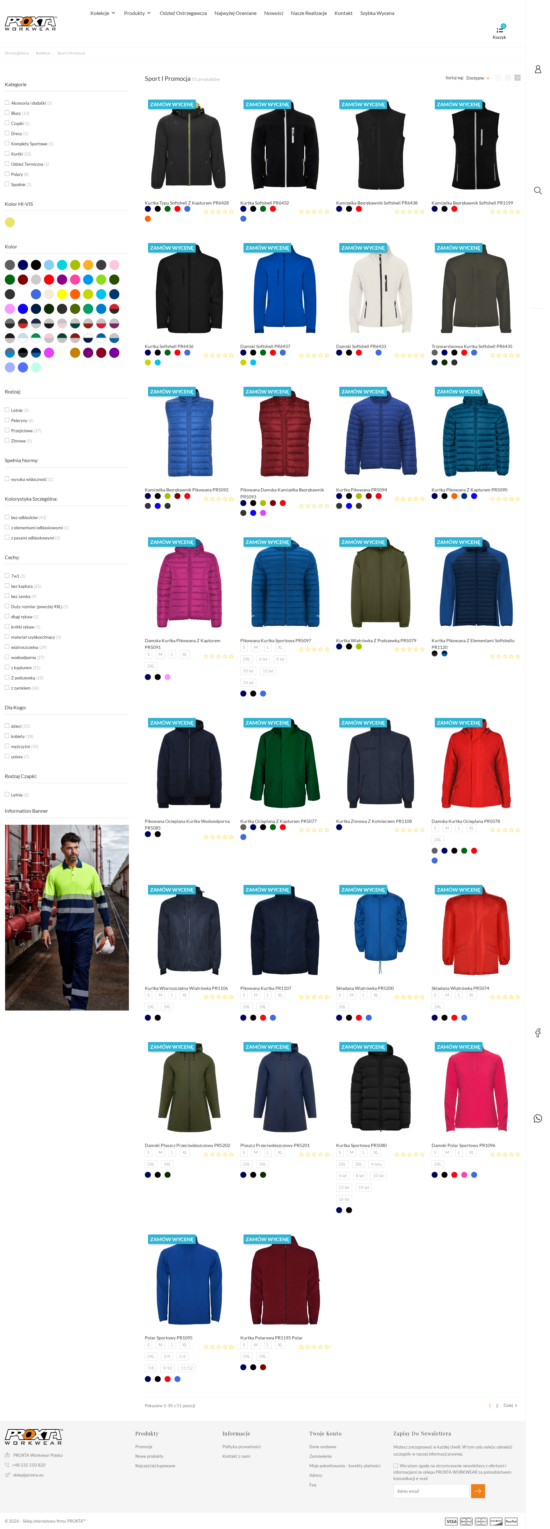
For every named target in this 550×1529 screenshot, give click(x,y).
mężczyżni (25, 746)
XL (184, 654)
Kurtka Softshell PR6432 (264, 202)
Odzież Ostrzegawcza (183, 13)
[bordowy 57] (177, 496)
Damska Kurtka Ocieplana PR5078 (466, 821)
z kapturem (25, 667)
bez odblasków (28, 517)
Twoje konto (325, 1433)
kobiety (22, 736)
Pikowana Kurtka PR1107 (265, 988)
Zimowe (21, 440)
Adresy (315, 1475)
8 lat (280, 659)
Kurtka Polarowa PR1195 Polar (271, 1337)
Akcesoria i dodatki (31, 103)
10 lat (248, 670)
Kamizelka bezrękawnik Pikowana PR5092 (187, 489)
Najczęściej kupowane (155, 1465)
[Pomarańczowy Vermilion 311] (148, 219)
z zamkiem (25, 688)
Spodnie (21, 184)
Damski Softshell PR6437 (265, 346)
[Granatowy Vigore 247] (435, 362)
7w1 (18, 576)
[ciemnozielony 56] (168, 209)
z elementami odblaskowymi (40, 527)
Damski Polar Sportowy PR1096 (463, 1145)
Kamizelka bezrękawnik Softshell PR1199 (472, 202)
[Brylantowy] (158, 362)
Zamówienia (320, 1456)
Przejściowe (26, 430)
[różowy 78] (464, 1175)
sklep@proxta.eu (28, 1474)
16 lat (344, 1199)
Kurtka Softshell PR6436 (169, 346)
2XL (151, 666)
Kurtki (21, 153)
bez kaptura (26, 586)
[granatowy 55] (148, 209)
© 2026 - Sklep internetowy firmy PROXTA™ (45, 1521)
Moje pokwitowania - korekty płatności (344, 1465)
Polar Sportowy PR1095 (169, 1337)
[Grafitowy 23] (435, 353)
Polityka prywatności (241, 1446)
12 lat (268, 670)
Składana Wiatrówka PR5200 (365, 988)
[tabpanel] (67, 917)
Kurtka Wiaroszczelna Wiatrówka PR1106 (186, 988)
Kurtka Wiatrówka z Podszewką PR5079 (376, 640)
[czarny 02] (158, 209)
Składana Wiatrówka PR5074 (460, 988)
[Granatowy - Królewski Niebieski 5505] (444, 653)
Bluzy (20, 113)
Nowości (273, 13)
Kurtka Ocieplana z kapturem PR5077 (278, 821)
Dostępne (475, 77)
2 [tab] (125, 922)
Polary (20, 174)
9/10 (167, 1368)
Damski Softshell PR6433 (361, 346)
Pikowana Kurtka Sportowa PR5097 (275, 640)
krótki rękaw (25, 626)
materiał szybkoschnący (36, 637)
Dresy (19, 133)
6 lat (263, 659)
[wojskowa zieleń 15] (168, 496)
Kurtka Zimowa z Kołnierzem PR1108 (374, 821)
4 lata (376, 1164)
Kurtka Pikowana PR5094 (361, 489)
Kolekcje (103, 13)
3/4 (167, 1356)
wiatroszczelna (29, 647)
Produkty (138, 13)
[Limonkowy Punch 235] (148, 362)
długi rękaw (25, 616)
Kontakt (344, 13)
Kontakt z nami (236, 1456)
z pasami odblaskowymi (35, 537)
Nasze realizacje (309, 13)
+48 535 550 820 (29, 1465)
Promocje (143, 1446)
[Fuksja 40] (263, 513)
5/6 (182, 1356)
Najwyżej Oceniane (236, 13)
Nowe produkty (149, 1456)
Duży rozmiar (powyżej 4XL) (39, 606)
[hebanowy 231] (148, 506)
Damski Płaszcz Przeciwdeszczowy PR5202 (187, 1145)
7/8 (150, 1368)
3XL (167, 1006)
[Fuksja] (168, 677)
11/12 (187, 1368)
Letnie (20, 410)
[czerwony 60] (177, 209)
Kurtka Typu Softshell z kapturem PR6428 (187, 202)
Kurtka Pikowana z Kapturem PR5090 (469, 489)
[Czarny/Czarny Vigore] (435, 653)
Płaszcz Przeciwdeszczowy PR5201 (275, 1145)
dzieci (20, 726)
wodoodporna (28, 657)
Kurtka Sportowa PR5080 (361, 1145)
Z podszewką (27, 677)
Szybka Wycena (377, 13)
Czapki (20, 123)
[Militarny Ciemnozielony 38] (444, 362)
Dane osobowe (322, 1446)
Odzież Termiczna (30, 164)
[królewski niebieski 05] (187, 209)
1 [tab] (125, 910)
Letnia (20, 794)
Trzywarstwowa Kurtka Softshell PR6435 (472, 346)
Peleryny (22, 420)
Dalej (511, 1405)
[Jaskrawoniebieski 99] (158, 506)
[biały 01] (283, 209)
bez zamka (24, 596)
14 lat (248, 682)
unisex (20, 756)
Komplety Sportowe (32, 143)
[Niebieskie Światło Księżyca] (464, 496)
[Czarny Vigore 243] (454, 362)
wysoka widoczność (32, 479)
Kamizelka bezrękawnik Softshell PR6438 (377, 202)
